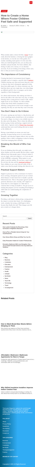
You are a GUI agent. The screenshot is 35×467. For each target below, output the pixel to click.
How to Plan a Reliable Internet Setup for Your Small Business (16, 232)
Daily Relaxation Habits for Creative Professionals (17, 240)
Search (5, 216)
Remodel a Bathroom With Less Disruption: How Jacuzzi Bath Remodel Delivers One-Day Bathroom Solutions (17, 245)
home (26, 55)
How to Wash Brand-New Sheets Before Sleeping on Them (16, 325)
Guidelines (6, 426)
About (4, 421)
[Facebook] (30, 464)
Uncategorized (9, 287)
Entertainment (9, 267)
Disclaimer (6, 431)
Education (8, 264)
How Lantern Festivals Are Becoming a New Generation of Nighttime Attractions (15, 227)
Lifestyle (7, 273)
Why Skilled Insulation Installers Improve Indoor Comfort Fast (17, 388)
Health (7, 271)
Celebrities (8, 262)
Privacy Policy (7, 424)
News (6, 278)
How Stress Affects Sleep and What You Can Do (17, 237)
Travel (6, 285)
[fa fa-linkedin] (31, 464)
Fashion (7, 269)
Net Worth (7, 276)
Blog (6, 257)
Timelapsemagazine (8, 450)
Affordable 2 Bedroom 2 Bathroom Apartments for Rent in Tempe (14, 356)
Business (7, 260)
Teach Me (7, 280)
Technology (8, 283)
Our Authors (6, 428)
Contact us (6, 433)
